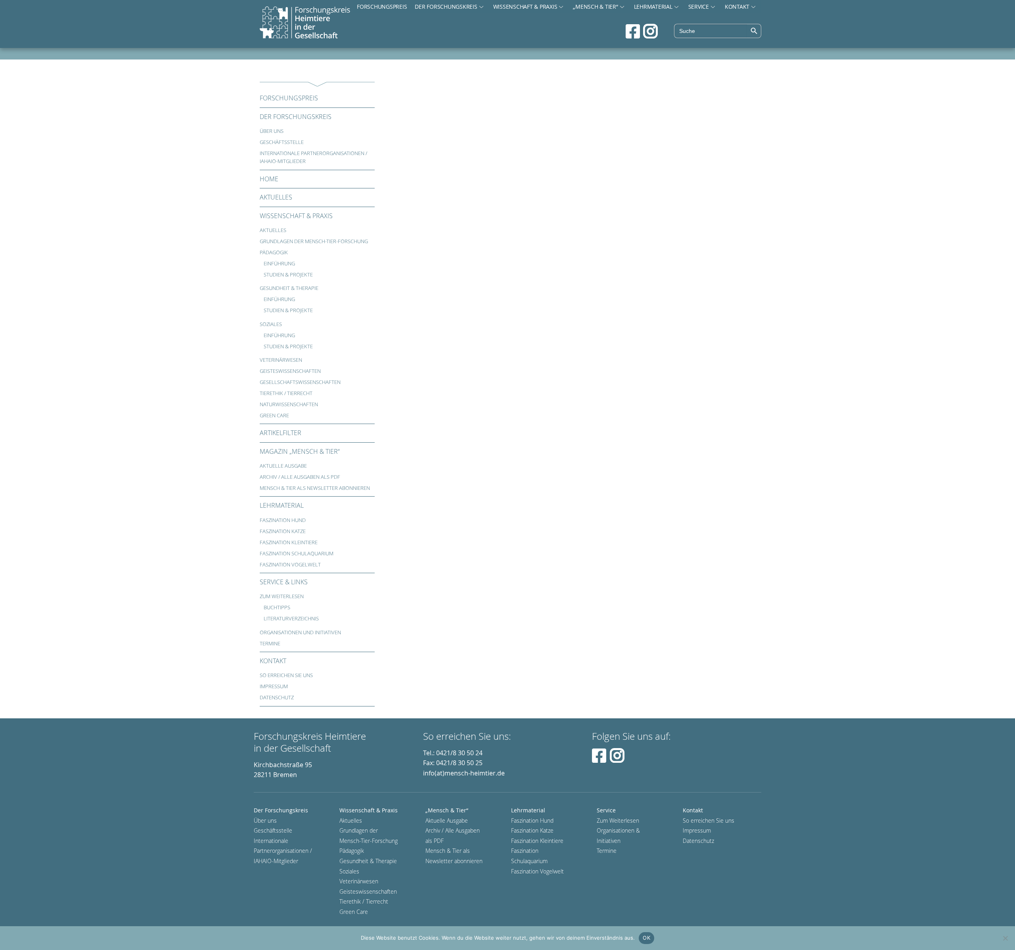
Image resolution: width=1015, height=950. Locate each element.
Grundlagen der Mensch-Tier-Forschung (314, 241)
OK (646, 938)
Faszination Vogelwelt (290, 564)
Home (269, 179)
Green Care (274, 415)
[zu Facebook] (633, 31)
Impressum (274, 686)
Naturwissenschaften (289, 404)
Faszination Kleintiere (289, 542)
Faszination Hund (283, 520)
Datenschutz (277, 697)
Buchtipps (277, 607)
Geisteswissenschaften (290, 371)
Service (698, 6)
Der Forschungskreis (446, 6)
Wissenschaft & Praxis (525, 6)
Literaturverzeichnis (291, 618)
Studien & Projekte (288, 274)
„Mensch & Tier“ (595, 6)
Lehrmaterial (653, 6)
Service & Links (284, 582)
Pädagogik (274, 252)
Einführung (279, 263)
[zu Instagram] (650, 31)
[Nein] (1005, 938)
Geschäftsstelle (282, 142)
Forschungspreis (382, 6)
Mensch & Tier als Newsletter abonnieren (315, 488)
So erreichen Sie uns (286, 675)
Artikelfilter (280, 432)
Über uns (271, 131)
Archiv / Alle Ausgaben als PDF (300, 477)
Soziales (271, 324)
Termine (270, 643)
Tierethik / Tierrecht (286, 393)
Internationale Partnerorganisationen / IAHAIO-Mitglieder (313, 157)
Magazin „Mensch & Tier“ (300, 451)
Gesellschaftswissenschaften (300, 382)
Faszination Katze (283, 531)
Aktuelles (276, 197)
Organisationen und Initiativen (300, 632)
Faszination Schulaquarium (296, 553)
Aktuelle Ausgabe (283, 466)
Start (305, 23)
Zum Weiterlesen (282, 596)
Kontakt (737, 6)
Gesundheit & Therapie (289, 288)
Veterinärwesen (281, 360)
